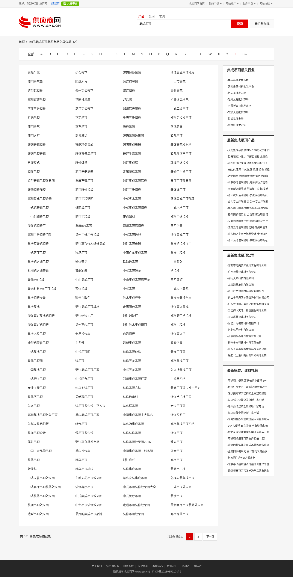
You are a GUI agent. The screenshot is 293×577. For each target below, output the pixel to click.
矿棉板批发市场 (236, 125)
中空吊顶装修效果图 (88, 505)
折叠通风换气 (180, 99)
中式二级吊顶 (180, 108)
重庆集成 (34, 306)
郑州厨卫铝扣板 (181, 315)
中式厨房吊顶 (37, 379)
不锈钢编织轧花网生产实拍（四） (247, 438)
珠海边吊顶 (130, 261)
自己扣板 (129, 333)
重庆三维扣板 (132, 117)
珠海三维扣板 (180, 162)
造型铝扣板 (35, 90)
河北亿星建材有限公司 (240, 329)
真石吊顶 (81, 126)
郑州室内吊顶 (84, 324)
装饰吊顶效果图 (133, 135)
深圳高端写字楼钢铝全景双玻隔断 (247, 393)
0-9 (245, 54)
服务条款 (128, 566)
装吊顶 (79, 361)
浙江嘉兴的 (178, 333)
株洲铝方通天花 (38, 270)
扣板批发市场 (235, 118)
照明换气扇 (35, 81)
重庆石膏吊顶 (84, 180)
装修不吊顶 (35, 397)
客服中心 (158, 566)
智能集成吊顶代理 (183, 198)
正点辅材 (129, 216)
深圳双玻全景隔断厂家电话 (243, 412)
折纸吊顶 (34, 117)
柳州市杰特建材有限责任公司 (244, 342)
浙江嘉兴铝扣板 (38, 324)
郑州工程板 (178, 324)
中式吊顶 (129, 288)
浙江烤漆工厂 (84, 315)
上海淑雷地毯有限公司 (240, 284)
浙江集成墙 (130, 162)
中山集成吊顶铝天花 (136, 279)
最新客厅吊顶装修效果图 (187, 505)
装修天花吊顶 (132, 361)
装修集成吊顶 (132, 469)
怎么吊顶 (34, 406)
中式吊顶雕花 (132, 270)
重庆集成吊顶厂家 (87, 415)
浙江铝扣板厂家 (181, 397)
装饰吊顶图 (178, 351)
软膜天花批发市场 (238, 112)
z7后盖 (127, 99)
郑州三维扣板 (180, 216)
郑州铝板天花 (84, 90)
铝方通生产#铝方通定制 (241, 457)
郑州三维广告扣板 (87, 234)
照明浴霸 (177, 225)
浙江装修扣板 (84, 189)
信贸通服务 (112, 566)
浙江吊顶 (177, 433)
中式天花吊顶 (132, 370)
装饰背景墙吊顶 (85, 153)
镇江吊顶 (34, 171)
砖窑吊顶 (81, 460)
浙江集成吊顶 (180, 234)
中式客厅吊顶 (37, 252)
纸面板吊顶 (82, 207)
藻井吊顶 (34, 442)
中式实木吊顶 (132, 198)
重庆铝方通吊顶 (38, 261)
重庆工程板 (178, 252)
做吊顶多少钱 (84, 433)
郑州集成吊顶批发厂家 (43, 415)
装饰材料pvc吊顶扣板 (42, 288)
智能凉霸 (81, 270)
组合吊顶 (81, 424)
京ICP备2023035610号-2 (166, 571)
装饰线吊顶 (178, 189)
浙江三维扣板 (132, 189)
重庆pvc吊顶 (83, 225)
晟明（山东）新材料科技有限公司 (247, 355)
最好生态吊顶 (132, 153)
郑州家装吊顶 (37, 99)
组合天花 (81, 72)
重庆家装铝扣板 (38, 243)
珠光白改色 (82, 297)
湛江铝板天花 (84, 108)
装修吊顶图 (35, 361)
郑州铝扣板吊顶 (181, 117)
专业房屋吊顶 (37, 388)
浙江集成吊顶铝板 (135, 180)
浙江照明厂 (178, 415)
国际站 (197, 566)
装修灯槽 (81, 162)
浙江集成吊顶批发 (183, 72)
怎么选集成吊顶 (133, 424)
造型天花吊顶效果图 (41, 180)
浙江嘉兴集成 (180, 306)
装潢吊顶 (177, 496)
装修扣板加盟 (37, 189)
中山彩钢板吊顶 (38, 216)
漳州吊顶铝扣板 (133, 225)
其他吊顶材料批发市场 (240, 86)
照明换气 (34, 126)
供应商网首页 (197, 3)
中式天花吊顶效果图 (41, 478)
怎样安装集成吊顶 (183, 478)
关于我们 (97, 566)
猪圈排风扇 (82, 99)
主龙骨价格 (178, 379)
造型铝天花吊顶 (38, 342)
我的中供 (214, 3)
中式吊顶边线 (132, 234)
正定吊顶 (81, 117)
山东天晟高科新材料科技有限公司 (247, 349)
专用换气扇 (82, 333)
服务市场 (248, 3)
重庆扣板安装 (37, 297)
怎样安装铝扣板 (38, 424)
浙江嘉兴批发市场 (87, 442)
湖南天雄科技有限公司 (240, 278)
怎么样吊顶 (130, 406)
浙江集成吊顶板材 (87, 306)
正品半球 (34, 72)
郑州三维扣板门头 (40, 234)
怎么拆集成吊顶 (181, 370)
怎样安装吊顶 (84, 388)
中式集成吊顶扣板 (135, 207)
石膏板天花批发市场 (239, 105)
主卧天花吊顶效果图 (88, 478)
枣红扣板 (81, 288)
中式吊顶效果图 (181, 487)
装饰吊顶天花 (37, 153)
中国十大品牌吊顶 (40, 451)
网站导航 (265, 3)
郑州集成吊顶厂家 (135, 379)
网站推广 (231, 3)
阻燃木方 (81, 81)
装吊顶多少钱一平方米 (90, 406)
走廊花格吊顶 (132, 171)
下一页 (210, 536)
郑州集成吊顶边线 (40, 198)
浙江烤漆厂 (130, 315)
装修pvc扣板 (36, 279)
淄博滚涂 (81, 135)
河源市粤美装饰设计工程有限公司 (247, 265)
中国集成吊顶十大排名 (138, 415)
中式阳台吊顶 (84, 379)
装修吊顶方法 (132, 388)
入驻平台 (72, 3)
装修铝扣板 (178, 469)
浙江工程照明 (84, 198)
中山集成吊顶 (84, 279)
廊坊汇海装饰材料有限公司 (243, 323)
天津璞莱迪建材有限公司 (241, 317)
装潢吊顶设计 (37, 433)
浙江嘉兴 (129, 460)
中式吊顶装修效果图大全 (139, 487)
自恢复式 (34, 162)
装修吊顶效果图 (133, 514)
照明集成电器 (132, 144)
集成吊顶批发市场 (238, 80)
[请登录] (55, 3)
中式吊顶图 (82, 351)
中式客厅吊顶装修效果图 (44, 487)
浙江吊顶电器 (132, 243)
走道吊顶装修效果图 (136, 505)
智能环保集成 (84, 144)
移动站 (185, 566)
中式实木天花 (180, 288)
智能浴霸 (177, 342)
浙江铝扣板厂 (37, 225)
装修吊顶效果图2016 (137, 442)
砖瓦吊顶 (177, 135)
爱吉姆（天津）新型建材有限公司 (247, 310)
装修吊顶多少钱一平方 (186, 388)
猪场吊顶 (81, 252)
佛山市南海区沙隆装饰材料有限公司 (248, 297)
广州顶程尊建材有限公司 (241, 271)
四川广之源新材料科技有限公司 (245, 291)
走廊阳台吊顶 (132, 306)
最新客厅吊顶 (84, 397)
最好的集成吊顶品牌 (88, 514)
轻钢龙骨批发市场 (238, 99)
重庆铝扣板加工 (181, 243)
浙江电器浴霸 (84, 171)
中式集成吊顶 (37, 351)
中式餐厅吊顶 (132, 496)
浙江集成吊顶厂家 (87, 370)
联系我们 (172, 566)
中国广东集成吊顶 (135, 252)
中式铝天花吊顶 (38, 207)
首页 (22, 42)
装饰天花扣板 (37, 144)
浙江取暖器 (130, 81)
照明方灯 (34, 135)
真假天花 (177, 90)
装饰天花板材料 (181, 144)
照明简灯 (177, 279)
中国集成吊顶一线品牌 (138, 451)
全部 (30, 54)
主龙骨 (79, 342)
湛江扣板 (129, 90)
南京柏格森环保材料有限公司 (244, 336)
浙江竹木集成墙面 (135, 324)
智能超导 (177, 126)
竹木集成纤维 (132, 297)
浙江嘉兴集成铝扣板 (41, 315)
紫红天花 (81, 261)
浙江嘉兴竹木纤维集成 (90, 243)
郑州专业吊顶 (180, 514)
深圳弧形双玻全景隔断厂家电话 (245, 400)
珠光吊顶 (177, 442)
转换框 (32, 469)
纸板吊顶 (129, 126)
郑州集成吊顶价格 (183, 424)
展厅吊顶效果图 (181, 180)
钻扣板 (175, 270)
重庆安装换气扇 (181, 297)
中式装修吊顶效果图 (41, 496)
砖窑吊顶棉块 (84, 469)
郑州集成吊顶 (180, 361)
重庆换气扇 (82, 451)
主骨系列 (177, 261)
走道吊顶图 (178, 406)
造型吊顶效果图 (38, 514)
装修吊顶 (34, 460)
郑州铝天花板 (132, 108)
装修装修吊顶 (132, 433)
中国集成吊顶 (37, 370)
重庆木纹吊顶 (37, 333)
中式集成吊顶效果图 (88, 496)
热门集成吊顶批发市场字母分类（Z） (54, 42)
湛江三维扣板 (37, 108)
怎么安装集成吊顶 (135, 478)
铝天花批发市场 (236, 93)
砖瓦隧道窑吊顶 (181, 153)
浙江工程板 (82, 216)
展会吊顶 (177, 451)
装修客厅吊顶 (84, 487)
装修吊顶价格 (132, 351)
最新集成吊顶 (132, 342)
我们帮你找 (262, 24)
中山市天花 (178, 81)
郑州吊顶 (177, 460)
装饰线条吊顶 (132, 72)
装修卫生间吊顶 (181, 171)
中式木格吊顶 (180, 207)
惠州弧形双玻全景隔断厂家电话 (245, 406)
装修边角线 (130, 397)
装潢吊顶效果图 (38, 505)
